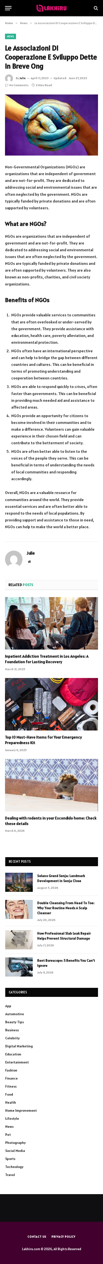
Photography (15, 1142)
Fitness (10, 1086)
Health (10, 1102)
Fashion (11, 1070)
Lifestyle (12, 1118)
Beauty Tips (14, 1022)
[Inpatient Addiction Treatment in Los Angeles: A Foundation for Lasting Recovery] (51, 623)
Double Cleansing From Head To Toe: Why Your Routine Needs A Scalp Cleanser (65, 908)
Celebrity (12, 1038)
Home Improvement (21, 1110)
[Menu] (8, 8)
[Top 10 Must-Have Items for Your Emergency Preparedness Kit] (51, 704)
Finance (11, 1078)
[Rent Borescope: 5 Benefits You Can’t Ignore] (19, 967)
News (10, 36)
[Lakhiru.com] (51, 8)
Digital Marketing (19, 1046)
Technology (14, 1166)
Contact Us (37, 1236)
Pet (8, 1134)
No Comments (18, 85)
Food (9, 1094)
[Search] (95, 8)
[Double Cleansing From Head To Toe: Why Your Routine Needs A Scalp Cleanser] (19, 909)
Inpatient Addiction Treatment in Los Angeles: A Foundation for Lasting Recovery (46, 659)
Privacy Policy (64, 1236)
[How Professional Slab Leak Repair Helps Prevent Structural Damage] (19, 939)
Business (12, 1030)
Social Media (15, 1150)
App (8, 1006)
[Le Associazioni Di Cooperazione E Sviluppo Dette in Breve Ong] (51, 125)
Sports (10, 1158)
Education (13, 1054)
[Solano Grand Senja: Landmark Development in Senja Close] (19, 882)
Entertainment (17, 1062)
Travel (10, 1175)
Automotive (14, 1014)
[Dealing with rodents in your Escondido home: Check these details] (51, 785)
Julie (23, 78)
